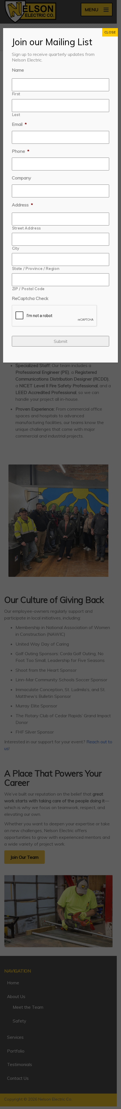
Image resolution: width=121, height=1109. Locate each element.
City (15, 248)
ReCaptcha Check (30, 298)
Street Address (26, 228)
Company (21, 178)
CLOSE (110, 32)
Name (18, 70)
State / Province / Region (36, 268)
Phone (20, 151)
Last (16, 114)
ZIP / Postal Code (28, 288)
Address (22, 205)
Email (19, 124)
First (16, 94)
